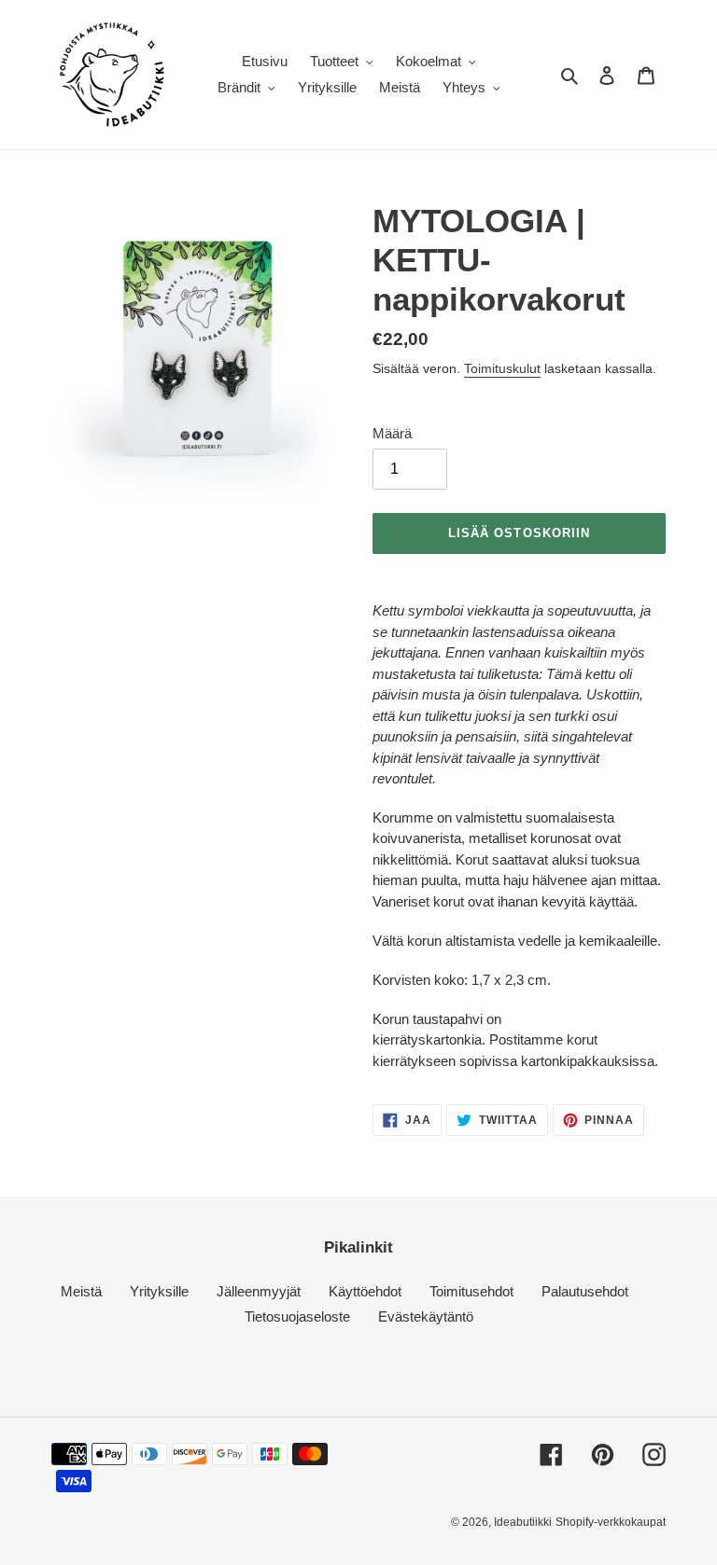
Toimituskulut (502, 368)
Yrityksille (159, 1291)
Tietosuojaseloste (297, 1316)
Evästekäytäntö (425, 1316)
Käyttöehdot (365, 1291)
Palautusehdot (584, 1291)
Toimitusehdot (471, 1291)
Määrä (392, 433)
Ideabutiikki (523, 1522)
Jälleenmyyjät (259, 1291)
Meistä (81, 1291)
